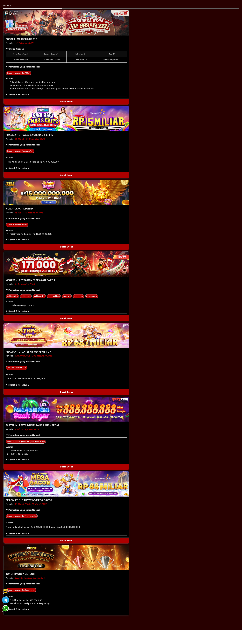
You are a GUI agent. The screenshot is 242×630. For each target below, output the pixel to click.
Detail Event (66, 101)
